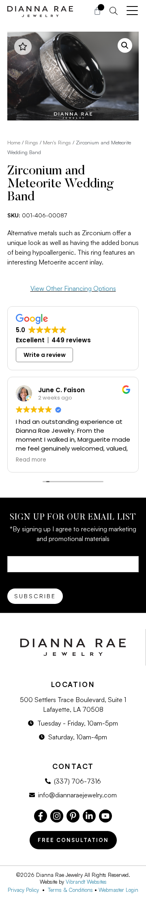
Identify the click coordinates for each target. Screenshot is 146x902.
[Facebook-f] (40, 816)
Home (13, 142)
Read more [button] (31, 460)
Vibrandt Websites (86, 881)
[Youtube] (105, 816)
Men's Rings (57, 142)
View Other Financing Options (73, 288)
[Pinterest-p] (73, 816)
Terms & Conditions (70, 890)
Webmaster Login (118, 890)
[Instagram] (56, 816)
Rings (31, 142)
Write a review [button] (45, 355)
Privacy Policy (25, 890)
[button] (125, 45)
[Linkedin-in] (89, 816)
